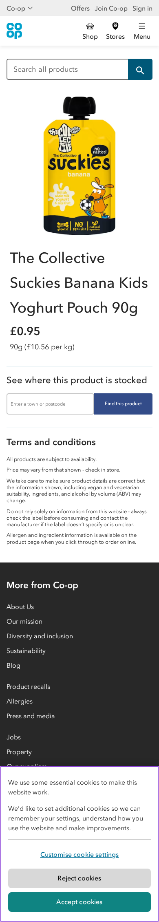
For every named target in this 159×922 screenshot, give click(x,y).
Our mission (24, 621)
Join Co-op (111, 8)
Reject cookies (79, 878)
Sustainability (26, 650)
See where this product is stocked (77, 380)
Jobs (14, 737)
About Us (20, 606)
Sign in (142, 8)
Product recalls (28, 686)
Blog (13, 665)
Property (19, 752)
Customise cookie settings (79, 854)
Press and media (31, 716)
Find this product (123, 403)
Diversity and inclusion (40, 636)
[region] (79, 844)
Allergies (20, 701)
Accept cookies (79, 902)
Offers (80, 8)
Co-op (16, 8)
